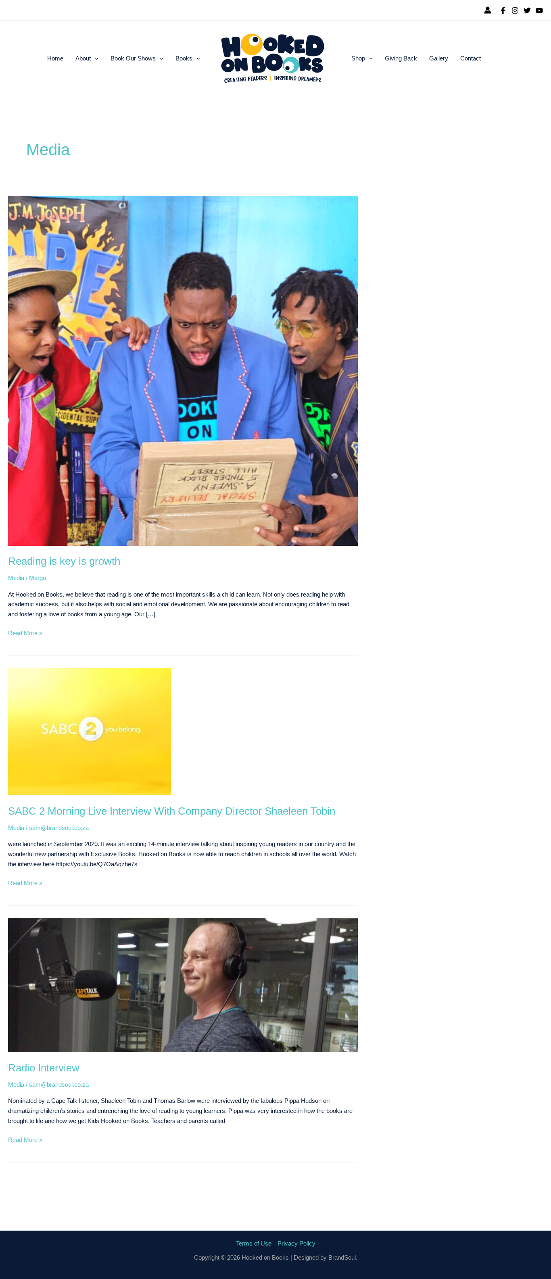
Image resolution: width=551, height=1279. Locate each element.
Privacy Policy (296, 1243)
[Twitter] (527, 10)
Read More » (25, 632)
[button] (94, 58)
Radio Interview (43, 1068)
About (83, 58)
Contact (470, 58)
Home (55, 58)
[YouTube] (539, 10)
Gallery (438, 58)
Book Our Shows (133, 58)
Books (183, 58)
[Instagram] (515, 10)
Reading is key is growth (64, 561)
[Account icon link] (487, 10)
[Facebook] (503, 10)
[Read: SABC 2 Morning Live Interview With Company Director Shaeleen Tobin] (89, 731)
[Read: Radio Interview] (183, 984)
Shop (358, 58)
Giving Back (401, 58)
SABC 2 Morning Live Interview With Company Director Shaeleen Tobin (171, 811)
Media (16, 577)
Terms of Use (253, 1243)
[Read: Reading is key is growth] (183, 370)
